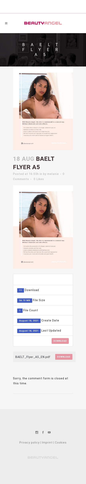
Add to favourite (48, 279)
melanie (53, 173)
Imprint (47, 442)
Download (60, 341)
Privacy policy (29, 442)
